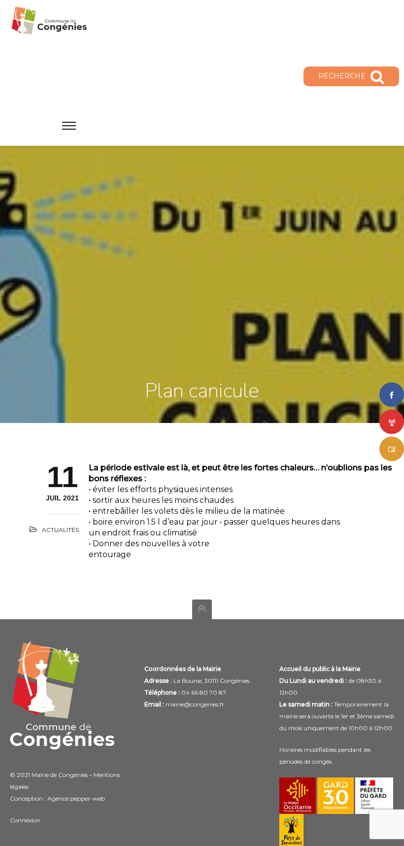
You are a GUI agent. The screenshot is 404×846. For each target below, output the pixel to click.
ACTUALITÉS (60, 529)
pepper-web (87, 798)
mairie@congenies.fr (195, 704)
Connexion (25, 820)
